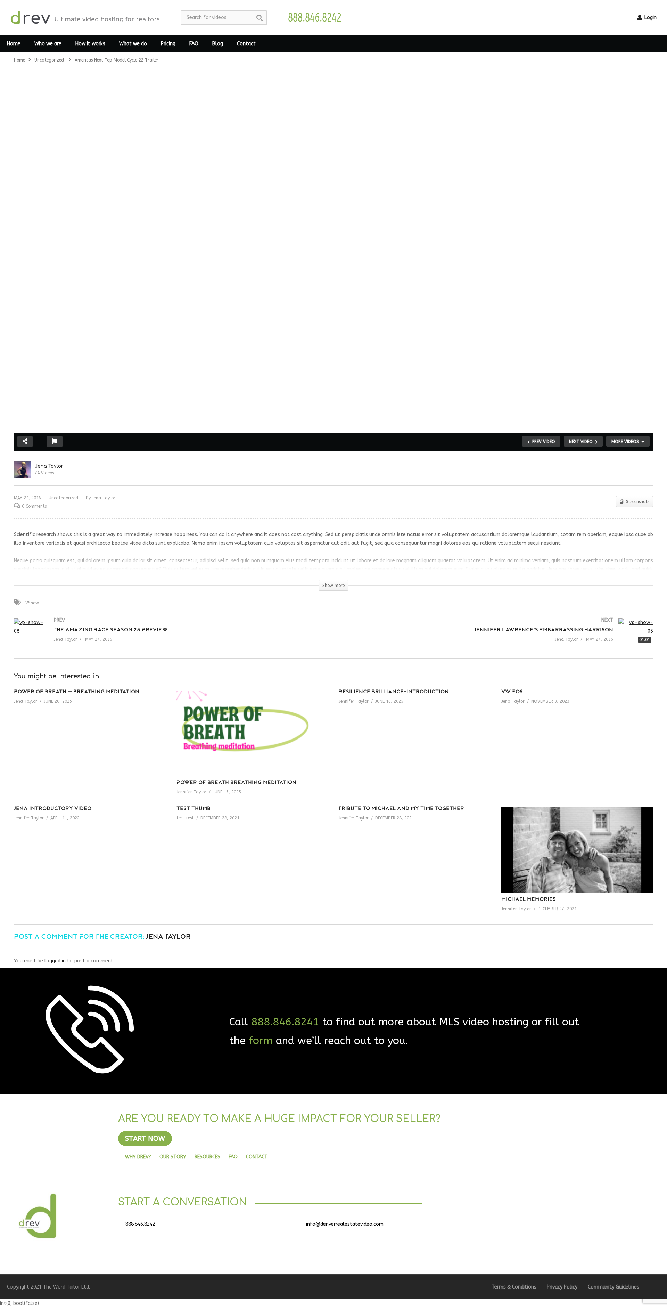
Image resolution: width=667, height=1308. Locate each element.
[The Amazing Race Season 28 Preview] (170, 638)
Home (13, 44)
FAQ (193, 44)
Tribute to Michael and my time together (401, 809)
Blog (217, 44)
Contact (246, 44)
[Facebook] (486, 1227)
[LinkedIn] (521, 1227)
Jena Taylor (49, 466)
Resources (207, 1157)
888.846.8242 (140, 1224)
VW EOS (512, 692)
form (261, 1040)
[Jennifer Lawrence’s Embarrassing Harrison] (496, 638)
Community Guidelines (613, 1287)
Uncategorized (63, 497)
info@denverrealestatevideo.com (345, 1224)
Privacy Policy (562, 1287)
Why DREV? (138, 1157)
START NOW (145, 1139)
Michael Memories (528, 899)
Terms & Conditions (514, 1287)
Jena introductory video (52, 809)
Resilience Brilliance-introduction (394, 692)
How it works (90, 44)
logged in (55, 961)
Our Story (172, 1157)
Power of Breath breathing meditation (236, 782)
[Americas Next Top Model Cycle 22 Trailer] (252, 733)
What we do (133, 44)
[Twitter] (504, 1227)
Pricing (168, 44)
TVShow (31, 602)
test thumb (193, 809)
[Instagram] (538, 1227)
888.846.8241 (285, 1022)
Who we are (47, 44)
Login (650, 18)
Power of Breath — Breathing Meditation (76, 692)
